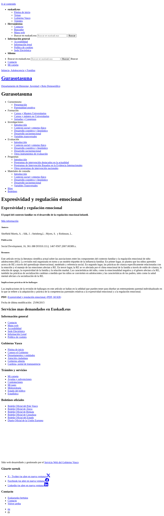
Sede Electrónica (22, 50)
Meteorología (14, 388)
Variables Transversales (26, 185)
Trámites (18, 21)
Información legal (23, 44)
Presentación (20, 104)
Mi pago (12, 385)
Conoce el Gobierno (18, 352)
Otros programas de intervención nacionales (36, 168)
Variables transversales (25, 136)
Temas (17, 15)
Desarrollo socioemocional (27, 133)
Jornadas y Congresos (25, 119)
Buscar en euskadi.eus (25, 35)
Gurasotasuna (16, 78)
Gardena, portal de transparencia (24, 364)
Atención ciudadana (18, 358)
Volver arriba (14, 503)
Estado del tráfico (16, 390)
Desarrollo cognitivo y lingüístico (31, 130)
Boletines (12, 191)
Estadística (13, 393)
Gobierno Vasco (22, 18)
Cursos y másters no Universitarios (31, 116)
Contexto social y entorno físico (30, 127)
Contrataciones (15, 382)
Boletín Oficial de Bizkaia (21, 411)
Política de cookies (23, 47)
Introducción (20, 125)
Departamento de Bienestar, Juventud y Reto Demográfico (30, 86)
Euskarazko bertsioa (18, 497)
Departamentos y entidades (21, 355)
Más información (9, 221)
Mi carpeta (13, 65)
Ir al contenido (8, 4)
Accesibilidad (21, 41)
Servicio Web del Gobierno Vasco (61, 462)
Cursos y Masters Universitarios (30, 113)
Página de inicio (22, 12)
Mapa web (19, 32)
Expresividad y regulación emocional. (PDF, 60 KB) (34, 297)
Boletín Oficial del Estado (21, 417)
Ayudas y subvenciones (20, 379)
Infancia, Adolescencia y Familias (18, 70)
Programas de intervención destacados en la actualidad (41, 162)
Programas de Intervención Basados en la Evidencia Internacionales (48, 165)
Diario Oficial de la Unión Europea (25, 420)
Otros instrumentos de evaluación (31, 153)
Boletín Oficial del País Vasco (23, 406)
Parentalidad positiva (24, 107)
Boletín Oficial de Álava (20, 409)
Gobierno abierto (16, 361)
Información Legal (17, 334)
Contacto (18, 26)
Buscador (19, 29)
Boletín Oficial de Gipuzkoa (22, 414)
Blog (10, 188)
